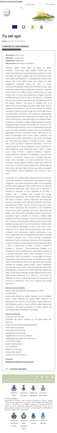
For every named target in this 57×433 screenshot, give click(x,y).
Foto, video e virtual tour (26, 381)
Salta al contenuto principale (11, 1)
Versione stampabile (18, 369)
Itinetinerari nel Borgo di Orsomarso (20, 362)
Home (4, 41)
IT (46, 5)
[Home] (41, 16)
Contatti (13, 381)
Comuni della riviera (46, 381)
